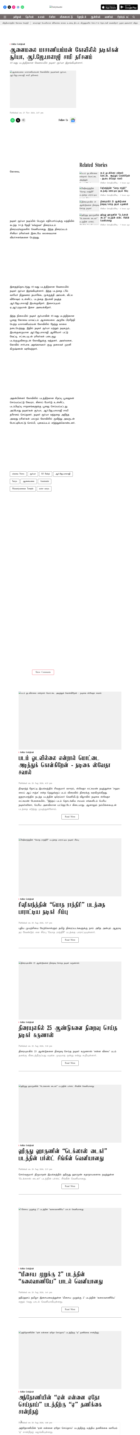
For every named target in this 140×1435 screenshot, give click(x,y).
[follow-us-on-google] (73, 120)
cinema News (18, 474)
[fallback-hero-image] (89, 177)
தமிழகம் (17, 17)
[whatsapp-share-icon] (12, 122)
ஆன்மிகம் (95, 17)
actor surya (44, 488)
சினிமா (52, 17)
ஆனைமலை (28, 481)
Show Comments (43, 672)
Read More (70, 817)
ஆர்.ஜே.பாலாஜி (63, 474)
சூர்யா (33, 474)
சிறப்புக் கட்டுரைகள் (127, 17)
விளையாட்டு (66, 17)
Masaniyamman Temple (22, 488)
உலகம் (41, 17)
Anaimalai (44, 481)
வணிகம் (109, 17)
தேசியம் (30, 17)
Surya (14, 481)
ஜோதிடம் (81, 17)
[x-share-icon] (18, 122)
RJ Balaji (45, 474)
